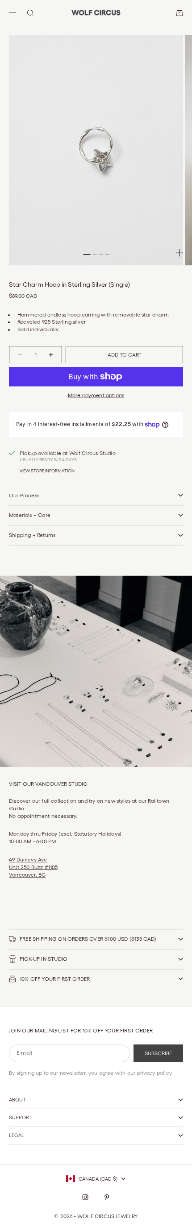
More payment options (96, 395)
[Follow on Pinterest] (106, 1197)
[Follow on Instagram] (85, 1197)
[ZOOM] (179, 253)
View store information (47, 470)
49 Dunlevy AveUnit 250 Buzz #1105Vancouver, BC (33, 867)
